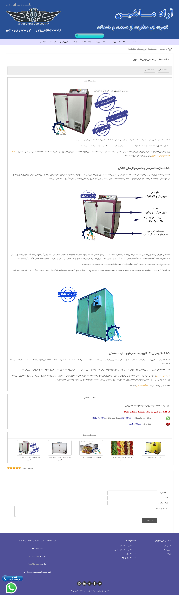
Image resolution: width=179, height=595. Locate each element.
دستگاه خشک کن (121, 42)
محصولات (87, 42)
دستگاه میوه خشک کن (128, 546)
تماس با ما (41, 42)
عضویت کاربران (22, 5)
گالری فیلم (64, 42)
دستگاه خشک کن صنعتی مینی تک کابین (152, 59)
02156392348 (34, 556)
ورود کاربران (10, 5)
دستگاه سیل (102, 42)
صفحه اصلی (136, 42)
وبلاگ (75, 42)
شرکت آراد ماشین (163, 375)
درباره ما (53, 42)
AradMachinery (34, 564)
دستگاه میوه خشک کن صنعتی (125, 550)
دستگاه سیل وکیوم (129, 557)
